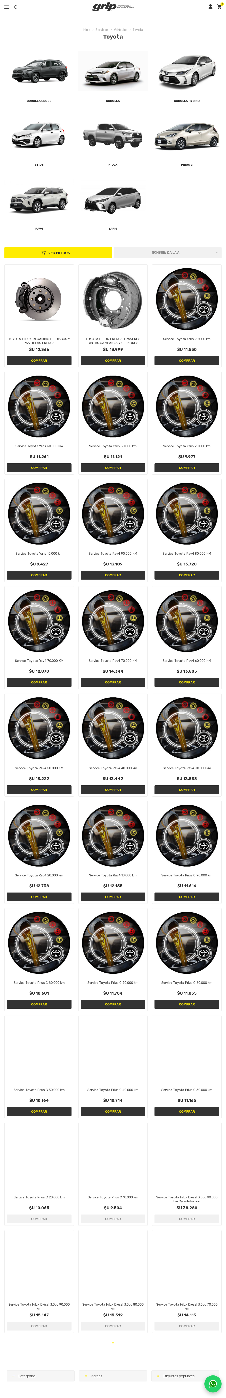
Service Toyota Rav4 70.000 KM (39, 661)
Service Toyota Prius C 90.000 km (186, 875)
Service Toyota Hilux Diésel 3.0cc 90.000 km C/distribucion (187, 1199)
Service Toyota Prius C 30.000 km (186, 1090)
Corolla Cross (39, 101)
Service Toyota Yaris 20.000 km (187, 446)
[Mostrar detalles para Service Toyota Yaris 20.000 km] (186, 406)
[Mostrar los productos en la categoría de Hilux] (113, 135)
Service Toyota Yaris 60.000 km (39, 446)
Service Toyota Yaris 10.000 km (39, 554)
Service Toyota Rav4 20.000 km (39, 875)
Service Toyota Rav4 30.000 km (187, 768)
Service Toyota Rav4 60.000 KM (187, 661)
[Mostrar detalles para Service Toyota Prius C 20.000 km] (39, 1157)
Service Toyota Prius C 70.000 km (112, 983)
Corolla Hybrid (187, 101)
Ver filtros (59, 253)
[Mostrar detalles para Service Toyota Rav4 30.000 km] (186, 728)
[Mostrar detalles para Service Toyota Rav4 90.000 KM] (113, 513)
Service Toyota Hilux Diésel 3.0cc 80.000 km (113, 1306)
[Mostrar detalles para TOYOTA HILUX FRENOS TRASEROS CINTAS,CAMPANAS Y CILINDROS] (113, 299)
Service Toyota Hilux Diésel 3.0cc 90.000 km (39, 1306)
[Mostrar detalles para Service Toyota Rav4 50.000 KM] (39, 728)
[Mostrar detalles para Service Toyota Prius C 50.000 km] (39, 1050)
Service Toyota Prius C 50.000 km (39, 1090)
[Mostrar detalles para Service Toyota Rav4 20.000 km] (39, 835)
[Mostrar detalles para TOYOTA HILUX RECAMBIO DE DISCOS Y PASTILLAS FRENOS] (39, 299)
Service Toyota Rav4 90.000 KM (113, 554)
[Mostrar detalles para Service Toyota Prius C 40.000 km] (113, 1050)
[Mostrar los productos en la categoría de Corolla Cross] (39, 71)
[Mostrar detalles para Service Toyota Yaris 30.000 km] (113, 406)
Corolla (113, 101)
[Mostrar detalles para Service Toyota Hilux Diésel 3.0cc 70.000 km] (186, 1264)
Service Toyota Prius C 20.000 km (39, 1197)
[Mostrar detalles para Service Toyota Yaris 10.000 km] (39, 513)
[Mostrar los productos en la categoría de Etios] (39, 135)
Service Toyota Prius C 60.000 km (186, 983)
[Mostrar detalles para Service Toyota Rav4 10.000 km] (113, 835)
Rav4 (39, 228)
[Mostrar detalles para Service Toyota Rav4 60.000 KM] (186, 620)
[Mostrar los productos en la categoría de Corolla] (113, 71)
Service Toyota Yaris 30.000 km (113, 446)
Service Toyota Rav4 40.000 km (113, 768)
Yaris (113, 228)
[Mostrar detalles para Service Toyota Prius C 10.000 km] (113, 1157)
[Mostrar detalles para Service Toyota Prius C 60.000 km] (186, 942)
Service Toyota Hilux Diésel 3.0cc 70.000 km (187, 1306)
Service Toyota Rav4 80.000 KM (187, 554)
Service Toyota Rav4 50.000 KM (39, 768)
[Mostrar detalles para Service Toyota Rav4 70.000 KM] (39, 620)
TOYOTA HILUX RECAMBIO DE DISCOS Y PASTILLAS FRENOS (39, 341)
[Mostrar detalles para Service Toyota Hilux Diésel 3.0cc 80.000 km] (113, 1264)
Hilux (112, 164)
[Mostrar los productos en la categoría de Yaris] (113, 198)
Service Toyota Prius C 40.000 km (112, 1090)
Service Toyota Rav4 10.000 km (113, 875)
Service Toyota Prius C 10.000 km (113, 1197)
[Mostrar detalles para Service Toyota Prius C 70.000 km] (113, 942)
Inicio (86, 30)
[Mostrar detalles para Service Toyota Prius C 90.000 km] (186, 835)
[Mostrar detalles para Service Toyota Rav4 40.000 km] (113, 728)
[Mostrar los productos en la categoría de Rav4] (39, 198)
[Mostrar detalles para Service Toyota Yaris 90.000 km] (186, 299)
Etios (39, 164)
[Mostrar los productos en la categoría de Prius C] (187, 135)
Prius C (187, 164)
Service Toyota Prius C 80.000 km (39, 983)
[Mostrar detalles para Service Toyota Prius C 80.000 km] (39, 942)
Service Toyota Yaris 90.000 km (187, 339)
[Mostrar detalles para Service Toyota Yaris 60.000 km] (39, 406)
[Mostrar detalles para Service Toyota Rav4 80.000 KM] (186, 513)
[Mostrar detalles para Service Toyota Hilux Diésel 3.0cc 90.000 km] (39, 1264)
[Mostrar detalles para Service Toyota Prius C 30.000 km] (186, 1050)
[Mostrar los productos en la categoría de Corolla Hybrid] (187, 71)
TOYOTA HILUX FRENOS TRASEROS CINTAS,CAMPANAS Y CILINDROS (112, 341)
